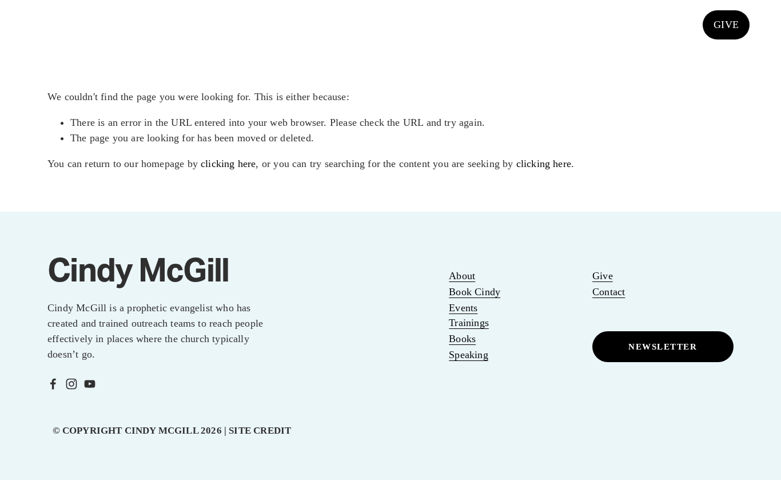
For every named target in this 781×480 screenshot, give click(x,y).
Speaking (334, 24)
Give (602, 275)
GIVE (726, 24)
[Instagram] (650, 24)
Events (240, 24)
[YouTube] (675, 24)
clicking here (228, 163)
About (462, 275)
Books (492, 24)
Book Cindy (474, 291)
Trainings (469, 322)
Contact (608, 291)
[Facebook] (625, 24)
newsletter (662, 346)
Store (527, 24)
